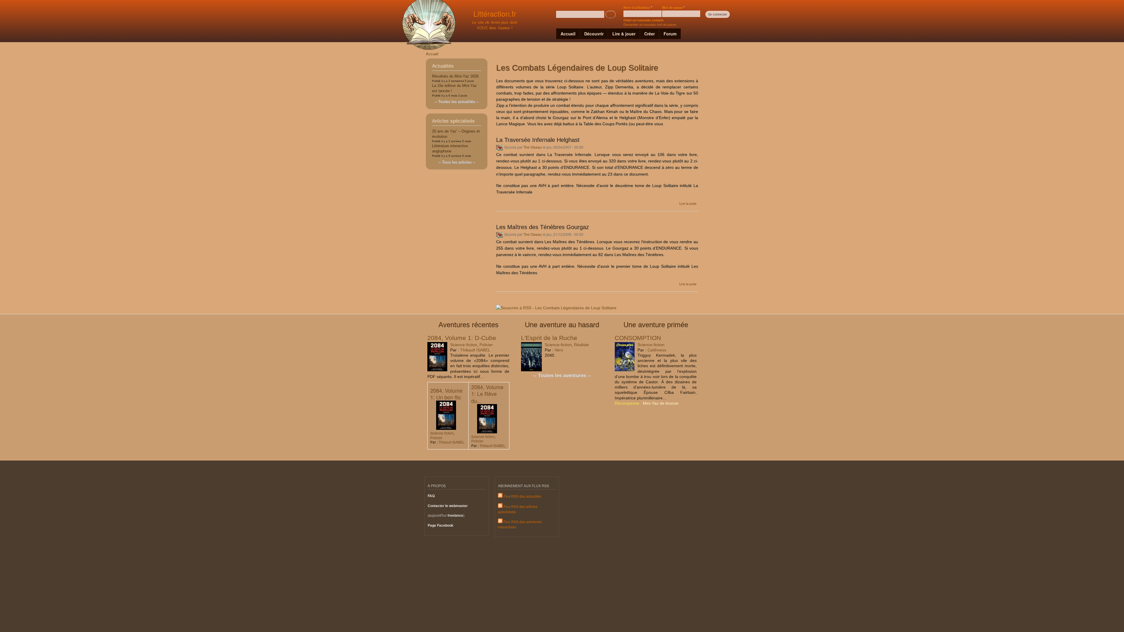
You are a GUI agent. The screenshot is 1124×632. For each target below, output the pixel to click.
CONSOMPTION (638, 337)
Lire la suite (687, 203)
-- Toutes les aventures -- (562, 375)
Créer (649, 34)
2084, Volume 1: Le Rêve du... (487, 393)
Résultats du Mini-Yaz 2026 (455, 76)
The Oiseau (532, 147)
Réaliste (581, 344)
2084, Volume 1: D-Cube (461, 337)
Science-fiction (463, 344)
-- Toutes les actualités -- (457, 101)
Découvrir (594, 34)
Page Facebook (440, 525)
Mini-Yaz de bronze (660, 403)
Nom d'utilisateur (637, 7)
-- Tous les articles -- (456, 162)
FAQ (431, 495)
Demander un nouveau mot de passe (649, 24)
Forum (670, 34)
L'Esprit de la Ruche (549, 337)
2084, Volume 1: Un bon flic (446, 394)
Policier (486, 344)
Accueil (568, 34)
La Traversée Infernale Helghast (538, 140)
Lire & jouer (623, 34)
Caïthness (656, 350)
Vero (559, 350)
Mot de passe (673, 7)
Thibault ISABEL (475, 350)
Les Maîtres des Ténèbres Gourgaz (542, 227)
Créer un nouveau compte (643, 20)
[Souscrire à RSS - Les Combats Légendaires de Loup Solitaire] (556, 305)
